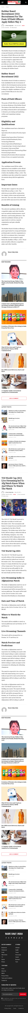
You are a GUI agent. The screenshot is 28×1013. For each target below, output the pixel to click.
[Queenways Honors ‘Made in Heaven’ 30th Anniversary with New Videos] (4, 466)
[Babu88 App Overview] (4, 420)
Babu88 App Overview (14, 418)
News (23, 25)
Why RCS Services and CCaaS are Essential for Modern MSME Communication (11, 348)
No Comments (6, 27)
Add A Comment (14, 398)
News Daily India (9, 25)
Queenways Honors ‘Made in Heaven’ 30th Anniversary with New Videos (17, 466)
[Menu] (2, 2)
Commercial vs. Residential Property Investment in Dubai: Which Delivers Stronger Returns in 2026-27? (12, 305)
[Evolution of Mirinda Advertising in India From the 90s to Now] (14, 317)
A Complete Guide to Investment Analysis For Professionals (11, 391)
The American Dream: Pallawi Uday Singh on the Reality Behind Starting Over (12, 282)
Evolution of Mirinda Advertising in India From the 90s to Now (13, 327)
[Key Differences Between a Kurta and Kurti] (14, 360)
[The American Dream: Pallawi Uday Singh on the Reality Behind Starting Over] (14, 272)
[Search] (26, 2)
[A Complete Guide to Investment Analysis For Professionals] (14, 381)
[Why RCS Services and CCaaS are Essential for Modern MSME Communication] (14, 338)
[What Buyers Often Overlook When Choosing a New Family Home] (4, 412)
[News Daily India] (14, 2)
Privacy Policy (4, 999)
